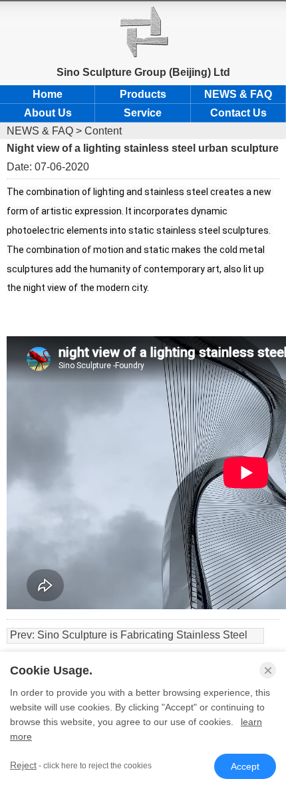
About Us (48, 113)
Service (143, 113)
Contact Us (238, 113)
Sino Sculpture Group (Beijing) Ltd (143, 72)
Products (143, 94)
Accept (245, 766)
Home (48, 94)
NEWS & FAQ (238, 94)
